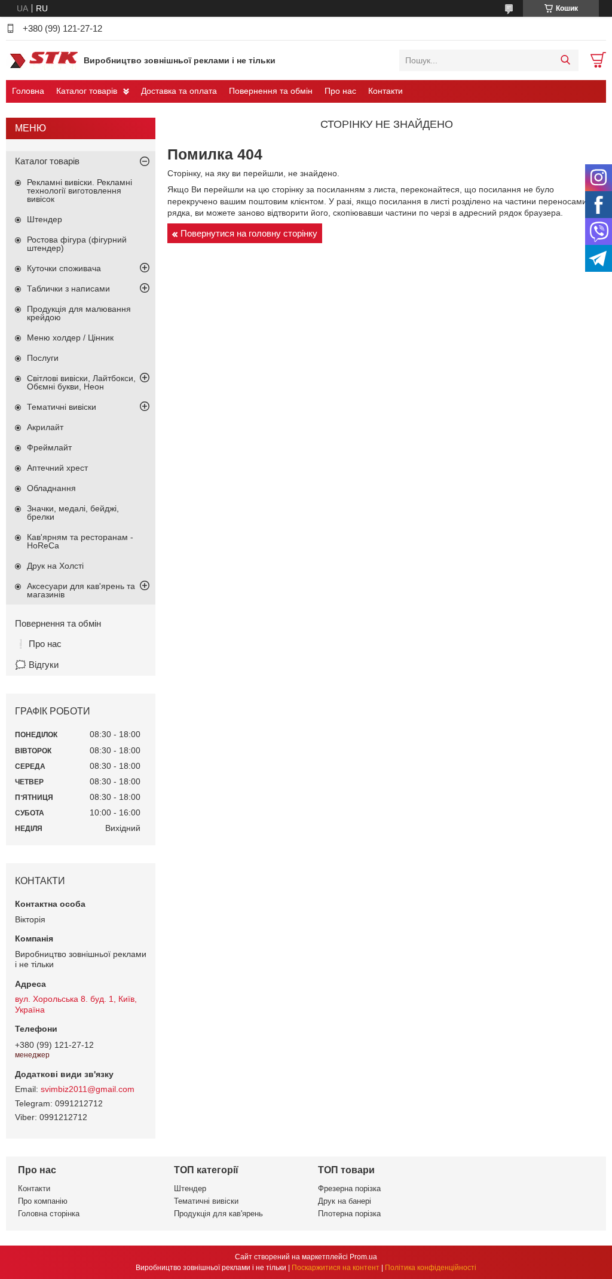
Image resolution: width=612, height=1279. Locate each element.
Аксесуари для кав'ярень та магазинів (81, 590)
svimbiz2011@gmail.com (87, 1089)
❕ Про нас (38, 644)
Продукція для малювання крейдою (79, 313)
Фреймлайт (49, 447)
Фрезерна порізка (349, 1188)
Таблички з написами (68, 288)
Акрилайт (45, 427)
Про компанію (43, 1201)
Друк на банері (344, 1201)
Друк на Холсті (55, 566)
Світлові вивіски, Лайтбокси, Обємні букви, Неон (81, 382)
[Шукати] (565, 60)
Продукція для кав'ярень (218, 1213)
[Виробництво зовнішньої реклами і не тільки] (42, 60)
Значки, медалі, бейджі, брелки (73, 513)
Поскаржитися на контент (336, 1267)
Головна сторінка (48, 1213)
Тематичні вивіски (61, 407)
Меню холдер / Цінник (70, 337)
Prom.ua (363, 1257)
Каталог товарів (86, 91)
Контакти (385, 91)
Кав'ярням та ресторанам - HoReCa (80, 541)
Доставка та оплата (179, 91)
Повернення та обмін (271, 91)
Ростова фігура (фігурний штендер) (77, 244)
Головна (28, 91)
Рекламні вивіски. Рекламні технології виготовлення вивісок (79, 190)
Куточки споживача (64, 268)
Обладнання (51, 488)
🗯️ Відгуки (37, 665)
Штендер (44, 219)
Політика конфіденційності (430, 1267)
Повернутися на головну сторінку (248, 233)
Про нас (340, 91)
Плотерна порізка (349, 1213)
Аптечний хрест (57, 468)
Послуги (43, 358)
